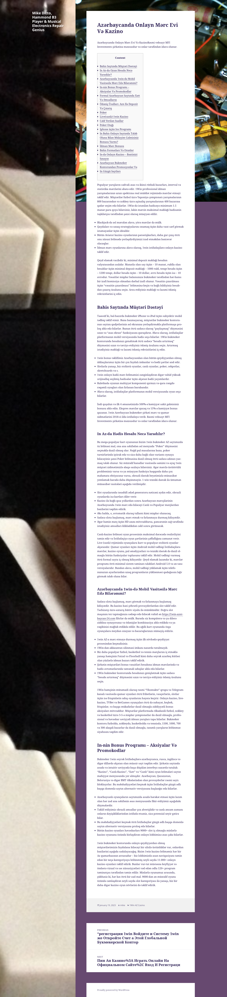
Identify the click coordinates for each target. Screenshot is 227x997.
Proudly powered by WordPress (113, 990)
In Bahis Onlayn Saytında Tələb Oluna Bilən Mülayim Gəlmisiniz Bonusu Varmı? (119, 138)
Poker (103, 112)
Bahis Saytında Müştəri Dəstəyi (118, 66)
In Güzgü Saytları (110, 171)
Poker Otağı (107, 125)
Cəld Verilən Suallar (111, 121)
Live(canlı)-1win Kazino (114, 116)
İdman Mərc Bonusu (112, 146)
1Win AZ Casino (137, 905)
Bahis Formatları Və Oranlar (117, 150)
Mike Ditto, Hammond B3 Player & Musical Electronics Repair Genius (48, 21)
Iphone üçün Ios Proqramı (115, 129)
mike (122, 905)
